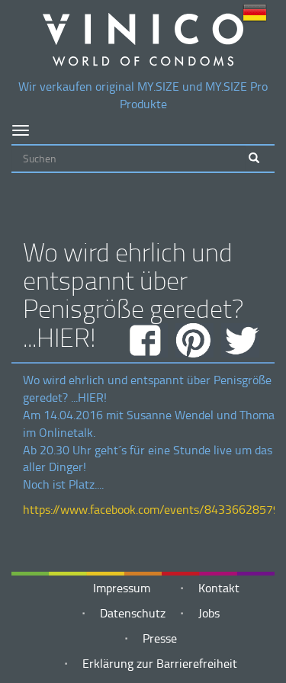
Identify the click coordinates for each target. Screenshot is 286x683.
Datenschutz (132, 612)
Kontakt (218, 587)
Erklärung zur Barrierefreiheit (159, 663)
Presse (160, 638)
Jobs (209, 612)
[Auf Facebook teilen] (149, 340)
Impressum (121, 587)
